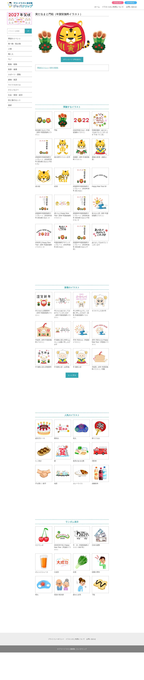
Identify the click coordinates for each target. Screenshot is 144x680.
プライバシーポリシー (56, 639)
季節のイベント (42, 68)
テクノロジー (13, 89)
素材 (10, 105)
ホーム (97, 6)
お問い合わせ (131, 6)
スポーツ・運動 (14, 74)
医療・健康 (12, 69)
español (130, 2)
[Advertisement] (72, 87)
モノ (10, 59)
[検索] (28, 31)
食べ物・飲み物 (14, 43)
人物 (10, 48)
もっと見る (72, 375)
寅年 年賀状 (54, 68)
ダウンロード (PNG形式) (72, 59)
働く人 (11, 54)
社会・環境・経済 (15, 95)
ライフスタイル (14, 84)
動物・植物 (12, 64)
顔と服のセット (14, 100)
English (117, 2)
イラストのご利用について (113, 6)
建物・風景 (12, 79)
